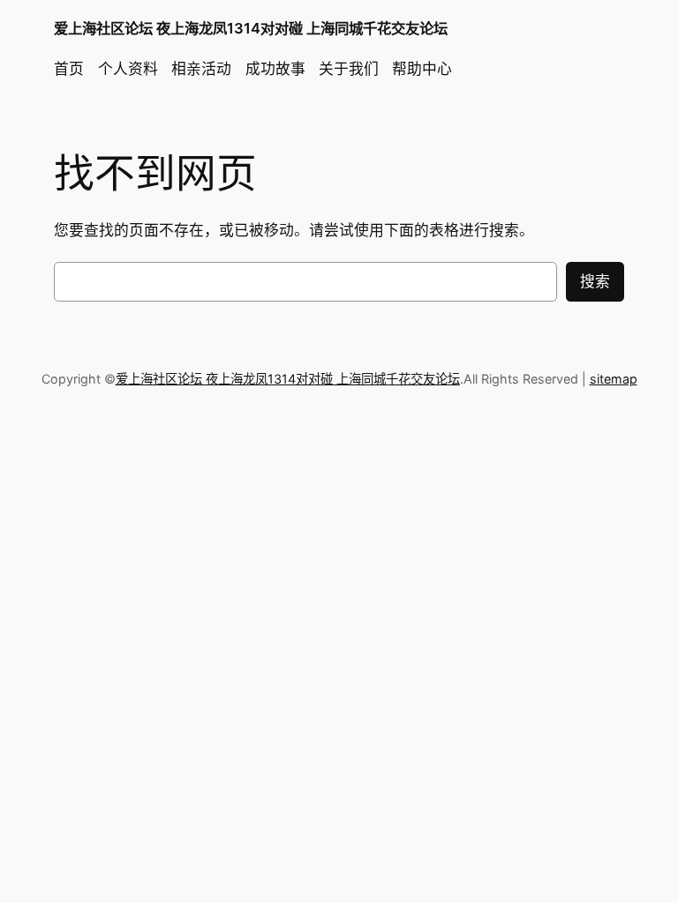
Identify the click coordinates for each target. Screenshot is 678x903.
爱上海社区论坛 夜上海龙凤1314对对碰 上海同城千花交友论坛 (251, 28)
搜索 (595, 281)
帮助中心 (422, 69)
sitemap (613, 378)
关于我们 (349, 69)
